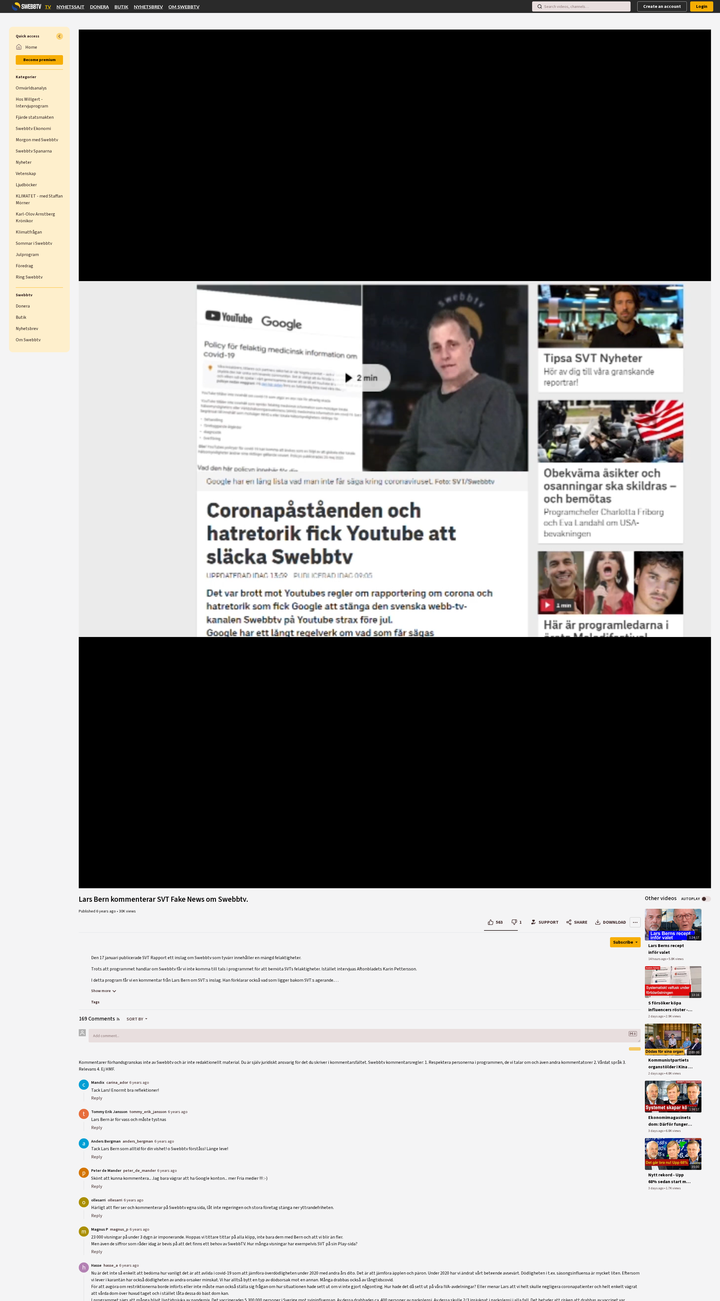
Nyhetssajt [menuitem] (70, 7)
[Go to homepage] (25, 6)
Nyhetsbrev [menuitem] (148, 7)
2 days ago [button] (656, 1016)
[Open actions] (635, 922)
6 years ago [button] (106, 911)
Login (701, 6)
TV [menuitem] (48, 7)
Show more (101, 991)
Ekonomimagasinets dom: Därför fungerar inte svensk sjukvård (670, 1121)
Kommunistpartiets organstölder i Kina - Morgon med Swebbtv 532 (670, 1063)
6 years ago (139, 1082)
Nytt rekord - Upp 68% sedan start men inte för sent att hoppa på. (669, 1178)
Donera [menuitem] (99, 7)
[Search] (539, 6)
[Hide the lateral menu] (59, 36)
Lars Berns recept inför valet (666, 949)
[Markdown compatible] (633, 1033)
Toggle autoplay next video (706, 899)
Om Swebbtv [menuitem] (183, 7)
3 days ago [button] (656, 1131)
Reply (96, 1098)
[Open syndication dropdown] (118, 1019)
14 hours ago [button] (657, 959)
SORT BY (135, 1019)
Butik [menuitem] (121, 7)
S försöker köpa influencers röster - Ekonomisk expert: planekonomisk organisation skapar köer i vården (669, 1006)
